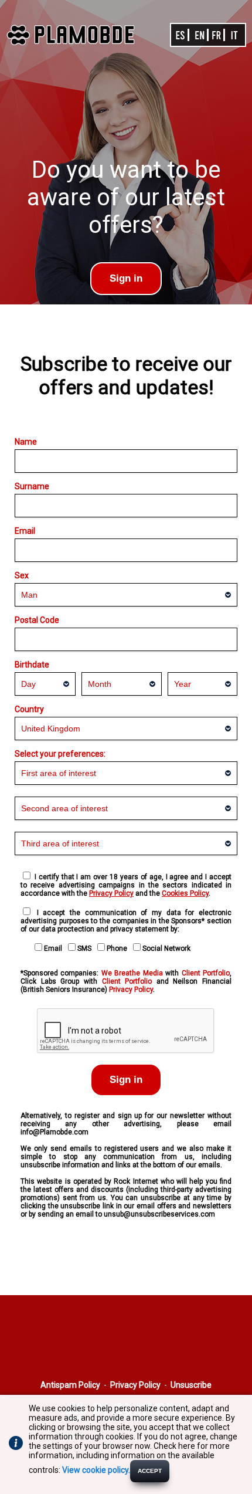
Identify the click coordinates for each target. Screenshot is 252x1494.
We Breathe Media (132, 973)
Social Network (168, 948)
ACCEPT (150, 1471)
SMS (86, 948)
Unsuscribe (191, 1385)
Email (55, 948)
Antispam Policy (70, 1385)
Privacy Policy (131, 989)
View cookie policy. (96, 1470)
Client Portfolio (206, 973)
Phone (119, 948)
